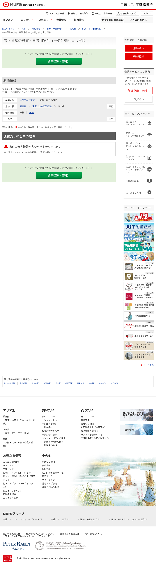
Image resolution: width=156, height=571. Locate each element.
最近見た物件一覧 (103, 13)
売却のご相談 (87, 423)
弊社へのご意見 (49, 483)
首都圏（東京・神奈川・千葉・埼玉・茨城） (19, 420)
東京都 (23, 106)
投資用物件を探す (50, 430)
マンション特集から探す (54, 438)
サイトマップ (48, 479)
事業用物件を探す (50, 434)
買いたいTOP (48, 416)
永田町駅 (114, 383)
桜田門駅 (69, 383)
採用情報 (79, 19)
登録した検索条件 (79, 13)
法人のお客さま (138, 20)
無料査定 (85, 420)
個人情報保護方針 (11, 534)
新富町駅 (102, 383)
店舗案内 (43, 19)
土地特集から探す (50, 445)
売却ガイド (8, 469)
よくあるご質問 (10, 497)
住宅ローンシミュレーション (17, 472)
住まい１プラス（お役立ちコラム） (18, 485)
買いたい (8, 19)
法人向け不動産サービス (54, 472)
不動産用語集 (9, 494)
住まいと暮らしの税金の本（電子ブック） (19, 478)
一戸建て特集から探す (52, 441)
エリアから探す (27, 100)
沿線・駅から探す (48, 100)
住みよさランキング (12, 490)
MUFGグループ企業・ (135, 415)
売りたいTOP (87, 416)
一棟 (22, 112)
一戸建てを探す (49, 423)
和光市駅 (35, 383)
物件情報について (93, 534)
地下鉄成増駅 (9, 383)
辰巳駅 (58, 383)
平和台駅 (81, 383)
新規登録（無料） (129, 13)
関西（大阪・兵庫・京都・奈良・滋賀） (18, 442)
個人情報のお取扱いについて (40, 534)
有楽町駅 (23, 383)
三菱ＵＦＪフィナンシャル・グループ (21, 519)
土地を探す (47, 427)
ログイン (147, 13)
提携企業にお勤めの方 (112, 20)
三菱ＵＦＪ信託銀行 (87, 519)
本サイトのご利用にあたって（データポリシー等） (27, 536)
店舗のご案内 (48, 461)
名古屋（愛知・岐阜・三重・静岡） (17, 431)
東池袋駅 (47, 383)
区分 (31, 112)
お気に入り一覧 (56, 13)
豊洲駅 (92, 383)
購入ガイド (8, 465)
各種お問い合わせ (50, 487)
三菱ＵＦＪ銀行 (58, 519)
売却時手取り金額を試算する (95, 438)
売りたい (26, 19)
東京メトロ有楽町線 (42, 106)
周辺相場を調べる (89, 430)
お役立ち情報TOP (11, 461)
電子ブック (47, 476)
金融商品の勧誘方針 (69, 534)
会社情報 (61, 19)
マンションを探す (50, 420)
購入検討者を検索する (91, 434)
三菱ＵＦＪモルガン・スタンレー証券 (126, 519)
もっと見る (148, 365)
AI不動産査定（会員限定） (93, 427)
